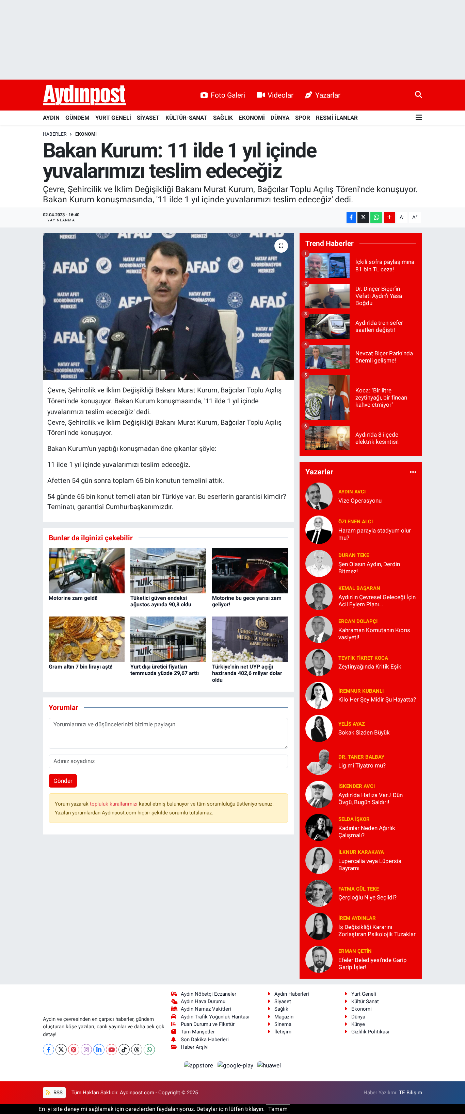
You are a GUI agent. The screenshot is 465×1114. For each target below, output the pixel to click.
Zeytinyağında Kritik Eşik (369, 666)
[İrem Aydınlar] (319, 925)
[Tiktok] (124, 1049)
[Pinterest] (73, 1049)
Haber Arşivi (195, 1047)
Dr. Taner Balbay (361, 757)
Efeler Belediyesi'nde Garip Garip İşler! (372, 963)
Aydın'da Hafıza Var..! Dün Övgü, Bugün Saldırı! (370, 799)
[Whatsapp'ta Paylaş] (376, 217)
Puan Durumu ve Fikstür (208, 1024)
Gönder (63, 780)
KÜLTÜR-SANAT (186, 117)
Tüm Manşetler (198, 1032)
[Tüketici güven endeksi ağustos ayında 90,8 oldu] (168, 570)
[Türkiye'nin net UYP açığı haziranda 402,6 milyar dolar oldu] (250, 638)
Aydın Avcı (352, 492)
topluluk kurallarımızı (114, 804)
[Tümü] (413, 472)
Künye (358, 1024)
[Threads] (136, 1049)
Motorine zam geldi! (73, 598)
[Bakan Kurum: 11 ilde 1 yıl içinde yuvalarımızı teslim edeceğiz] (168, 306)
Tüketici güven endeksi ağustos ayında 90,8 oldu (160, 601)
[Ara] (418, 94)
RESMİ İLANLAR (337, 117)
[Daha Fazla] (389, 217)
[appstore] (199, 1065)
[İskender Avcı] (319, 793)
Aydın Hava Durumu (203, 1001)
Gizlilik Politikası (370, 1032)
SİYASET (148, 117)
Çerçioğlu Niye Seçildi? (367, 897)
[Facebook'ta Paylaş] (351, 217)
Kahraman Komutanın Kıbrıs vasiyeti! (374, 634)
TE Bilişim (410, 1093)
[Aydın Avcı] (319, 495)
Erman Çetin (355, 951)
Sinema (282, 1024)
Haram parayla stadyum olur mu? (374, 534)
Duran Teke (353, 555)
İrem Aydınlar (357, 918)
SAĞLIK (223, 117)
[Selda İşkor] (319, 826)
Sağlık (281, 1009)
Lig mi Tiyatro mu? (362, 765)
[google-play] (236, 1065)
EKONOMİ (252, 117)
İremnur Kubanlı (361, 691)
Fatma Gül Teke (358, 889)
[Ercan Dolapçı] (319, 628)
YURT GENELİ (113, 117)
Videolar (280, 95)
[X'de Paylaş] (363, 217)
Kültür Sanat (365, 1001)
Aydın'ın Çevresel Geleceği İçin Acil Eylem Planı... (377, 601)
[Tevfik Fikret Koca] (319, 661)
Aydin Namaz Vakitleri (206, 1009)
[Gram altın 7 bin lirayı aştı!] (87, 638)
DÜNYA (280, 117)
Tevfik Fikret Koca (363, 658)
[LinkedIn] (99, 1049)
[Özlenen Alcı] (319, 529)
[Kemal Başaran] (319, 595)
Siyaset (282, 1001)
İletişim (282, 1032)
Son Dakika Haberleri (205, 1039)
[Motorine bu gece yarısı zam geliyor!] (250, 570)
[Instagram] (86, 1049)
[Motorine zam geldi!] (87, 570)
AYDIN (51, 117)
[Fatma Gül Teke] (319, 892)
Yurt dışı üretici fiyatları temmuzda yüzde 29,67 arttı (164, 669)
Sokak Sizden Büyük (364, 732)
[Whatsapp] (149, 1049)
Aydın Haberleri (291, 994)
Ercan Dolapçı (358, 621)
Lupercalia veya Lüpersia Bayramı (369, 865)
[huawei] (269, 1065)
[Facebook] (48, 1049)
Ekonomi (86, 134)
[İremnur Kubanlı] (319, 694)
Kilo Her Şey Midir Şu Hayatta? (377, 699)
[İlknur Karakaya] (319, 859)
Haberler (55, 134)
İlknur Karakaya (361, 852)
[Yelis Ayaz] (319, 727)
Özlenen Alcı (355, 522)
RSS (57, 1093)
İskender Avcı (356, 786)
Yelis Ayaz (351, 724)
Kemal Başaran (359, 588)
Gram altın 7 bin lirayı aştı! (80, 666)
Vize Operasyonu (360, 500)
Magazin (283, 1017)
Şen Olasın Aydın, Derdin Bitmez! (369, 568)
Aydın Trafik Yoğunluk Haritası (215, 1017)
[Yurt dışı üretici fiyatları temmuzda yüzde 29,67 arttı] (168, 638)
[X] (61, 1049)
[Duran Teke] (319, 562)
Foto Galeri (228, 95)
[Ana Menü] (419, 118)
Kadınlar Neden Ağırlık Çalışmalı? (366, 832)
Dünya (358, 1017)
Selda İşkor (354, 819)
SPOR (302, 117)
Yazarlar (327, 95)
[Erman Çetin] (319, 958)
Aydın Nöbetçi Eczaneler (208, 994)
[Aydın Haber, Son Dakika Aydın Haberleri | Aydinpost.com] (84, 95)
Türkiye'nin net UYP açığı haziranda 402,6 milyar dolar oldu (247, 673)
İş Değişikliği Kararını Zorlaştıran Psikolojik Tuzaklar (377, 931)
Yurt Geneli (363, 994)
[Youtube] (111, 1049)
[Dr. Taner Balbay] (319, 760)
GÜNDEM (77, 117)
